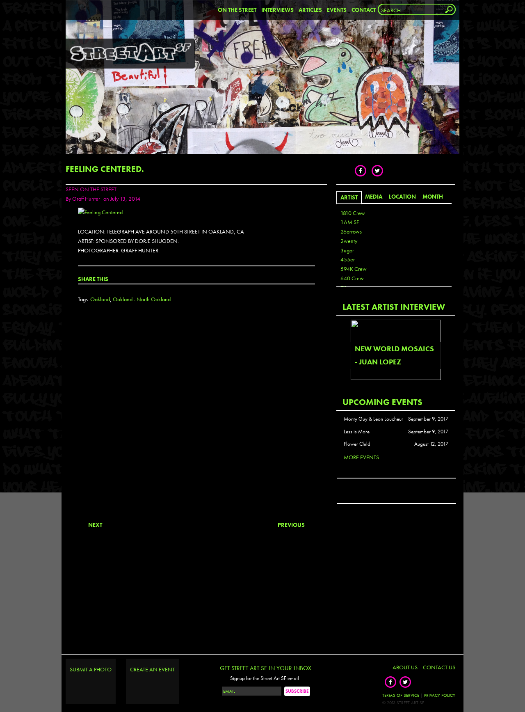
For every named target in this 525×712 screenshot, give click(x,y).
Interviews (277, 10)
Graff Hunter (86, 198)
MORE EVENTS (361, 457)
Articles (310, 10)
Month (432, 196)
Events (337, 10)
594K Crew (353, 268)
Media (373, 196)
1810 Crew (352, 213)
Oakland (100, 299)
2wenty (348, 241)
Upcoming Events (382, 402)
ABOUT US (405, 667)
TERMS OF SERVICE (400, 695)
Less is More (357, 431)
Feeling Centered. (105, 168)
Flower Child (357, 444)
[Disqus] (196, 419)
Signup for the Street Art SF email (264, 678)
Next (95, 525)
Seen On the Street (91, 189)
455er (347, 259)
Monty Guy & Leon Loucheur (373, 419)
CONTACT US (439, 667)
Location (402, 196)
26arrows (351, 231)
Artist (349, 197)
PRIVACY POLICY (439, 695)
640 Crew (352, 278)
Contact (364, 10)
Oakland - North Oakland (142, 299)
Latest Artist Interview (393, 306)
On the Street (237, 10)
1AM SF (349, 222)
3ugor (347, 250)
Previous (291, 525)
